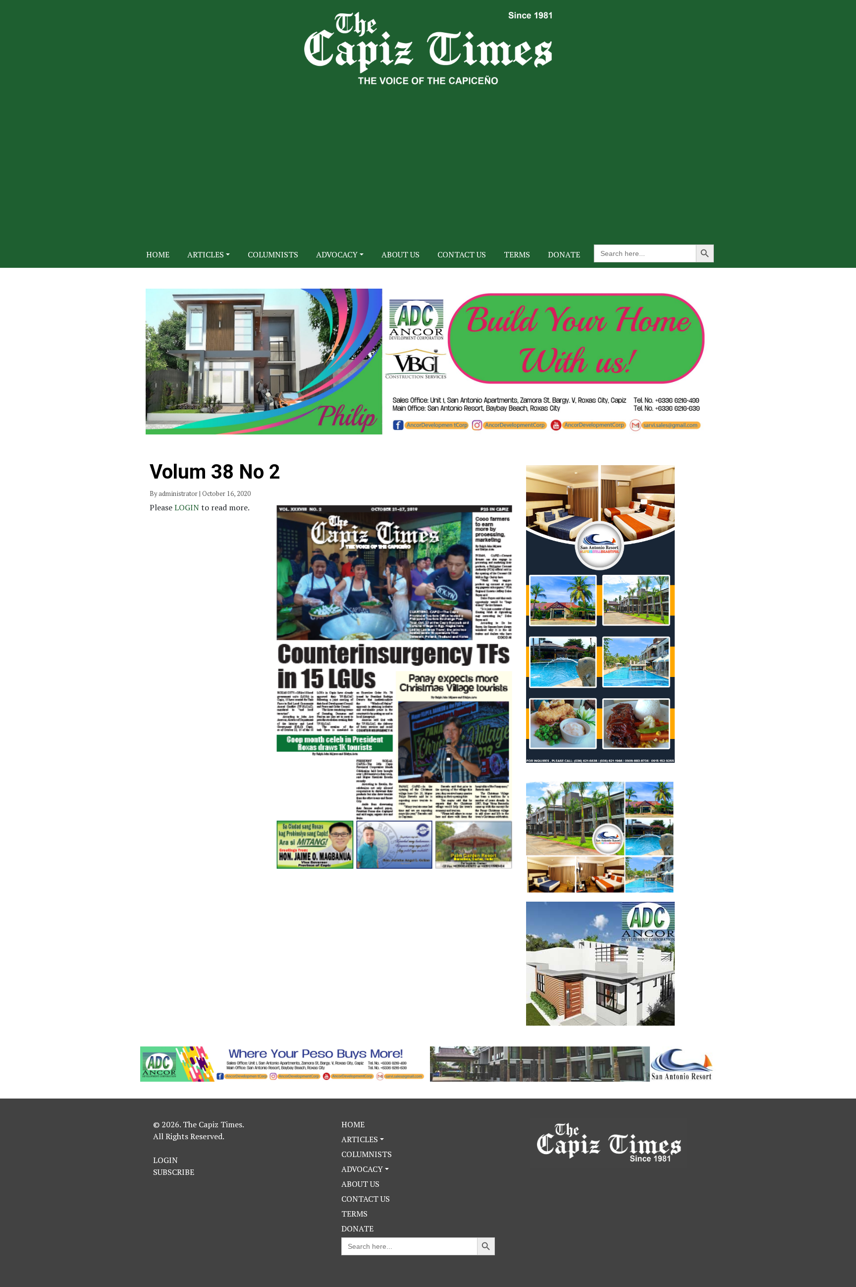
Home (157, 254)
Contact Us (461, 254)
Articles (205, 254)
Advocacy (337, 254)
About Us (400, 254)
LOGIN (187, 507)
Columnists (273, 254)
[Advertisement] (428, 158)
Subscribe (173, 1171)
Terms (517, 254)
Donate (564, 254)
